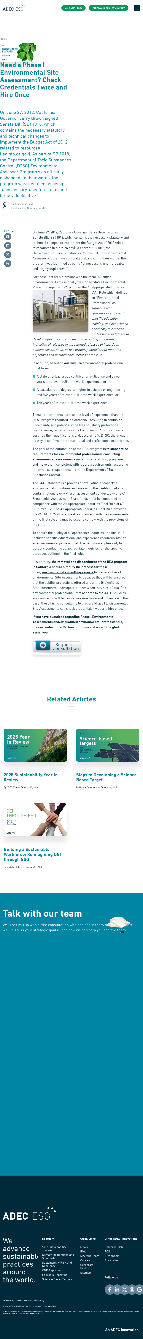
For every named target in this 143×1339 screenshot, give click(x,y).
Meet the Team (89, 1256)
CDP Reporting (52, 1270)
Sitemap (85, 1272)
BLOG (4, 39)
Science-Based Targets (57, 1279)
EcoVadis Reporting (55, 1275)
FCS (107, 1251)
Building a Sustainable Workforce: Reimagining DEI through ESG (32, 855)
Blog (83, 1251)
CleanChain (112, 1256)
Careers (85, 1260)
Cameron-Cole (114, 1247)
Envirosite (111, 1260)
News (84, 1247)
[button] (137, 8)
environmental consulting (61, 572)
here (41, 1314)
